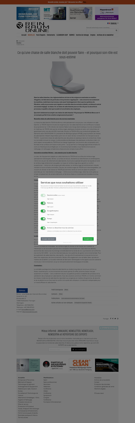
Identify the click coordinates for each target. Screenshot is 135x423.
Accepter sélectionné (48, 239)
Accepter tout (88, 239)
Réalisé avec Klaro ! (67, 242)
